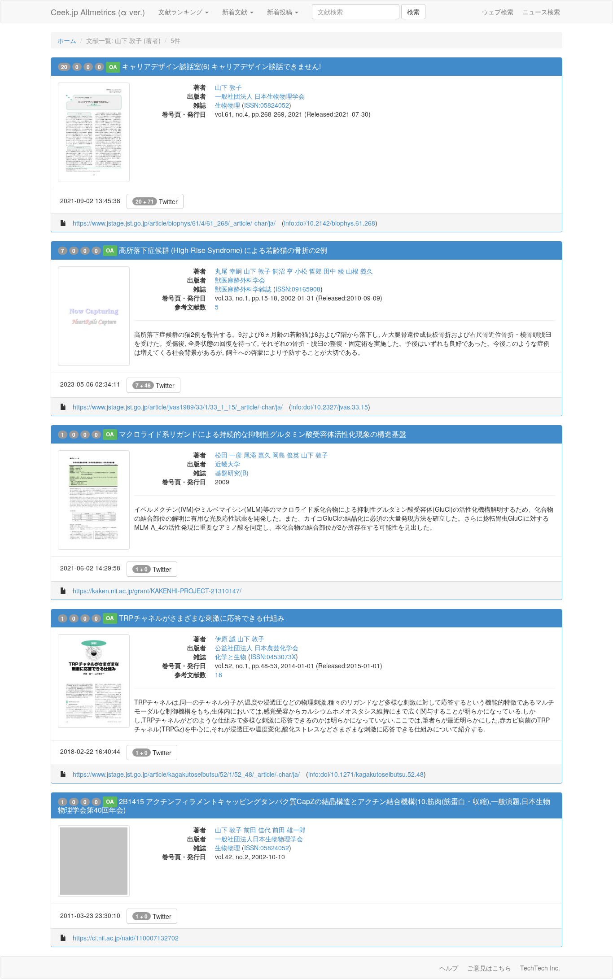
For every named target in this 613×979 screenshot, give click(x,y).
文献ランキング (181, 11)
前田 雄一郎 (289, 829)
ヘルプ (448, 967)
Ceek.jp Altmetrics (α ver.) (98, 11)
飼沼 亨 (282, 270)
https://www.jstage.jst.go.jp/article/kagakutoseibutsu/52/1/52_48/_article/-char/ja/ (186, 774)
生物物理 (227, 104)
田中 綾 (334, 270)
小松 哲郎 (308, 270)
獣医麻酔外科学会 (240, 279)
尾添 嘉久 (257, 454)
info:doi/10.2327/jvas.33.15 (329, 406)
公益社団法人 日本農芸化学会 (256, 647)
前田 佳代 (257, 829)
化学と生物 (230, 656)
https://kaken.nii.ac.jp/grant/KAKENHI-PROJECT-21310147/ (157, 590)
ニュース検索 (541, 11)
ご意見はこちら (489, 967)
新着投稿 (280, 11)
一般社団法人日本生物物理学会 (259, 838)
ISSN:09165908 (298, 288)
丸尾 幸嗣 (228, 270)
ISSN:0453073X (273, 656)
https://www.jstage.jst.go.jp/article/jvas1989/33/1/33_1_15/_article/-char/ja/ (178, 406)
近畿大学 (227, 463)
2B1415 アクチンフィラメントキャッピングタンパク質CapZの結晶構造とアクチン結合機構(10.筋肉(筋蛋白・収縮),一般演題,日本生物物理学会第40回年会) (304, 805)
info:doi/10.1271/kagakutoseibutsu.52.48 (366, 774)
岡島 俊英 (285, 454)
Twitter (157, 201)
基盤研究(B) (232, 472)
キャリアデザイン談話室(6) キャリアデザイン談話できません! (221, 66)
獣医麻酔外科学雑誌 (243, 288)
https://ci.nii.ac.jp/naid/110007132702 (126, 937)
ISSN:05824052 (266, 104)
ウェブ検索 (497, 11)
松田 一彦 (228, 454)
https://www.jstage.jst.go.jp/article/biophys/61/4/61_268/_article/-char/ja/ (174, 222)
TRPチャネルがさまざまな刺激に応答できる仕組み (202, 618)
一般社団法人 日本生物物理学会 (260, 95)
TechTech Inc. (540, 967)
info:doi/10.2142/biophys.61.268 (329, 222)
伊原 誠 (225, 638)
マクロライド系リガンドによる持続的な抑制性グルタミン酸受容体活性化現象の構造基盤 (262, 434)
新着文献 (235, 11)
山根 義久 (359, 270)
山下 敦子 (228, 87)
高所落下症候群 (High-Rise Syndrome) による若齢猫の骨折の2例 (223, 250)
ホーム (66, 40)
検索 (413, 11)
